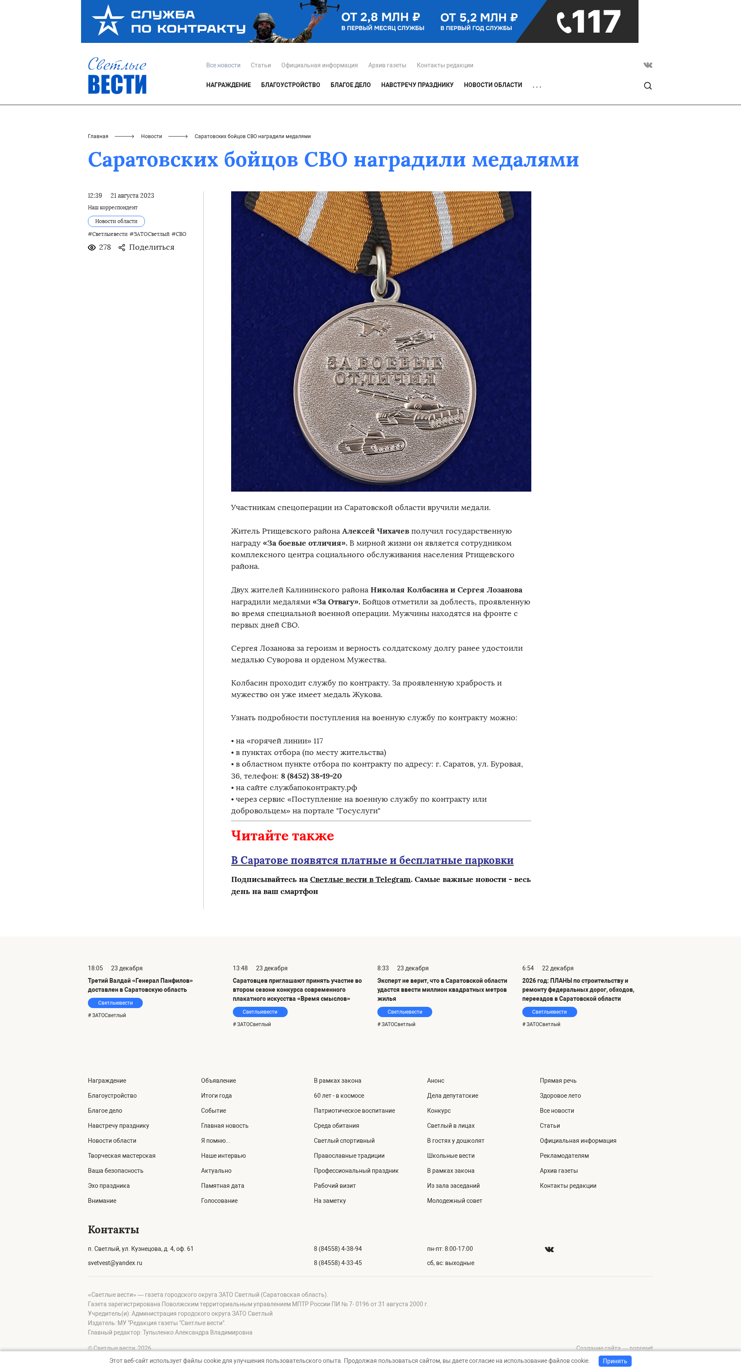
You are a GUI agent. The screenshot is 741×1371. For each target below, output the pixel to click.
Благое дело (351, 85)
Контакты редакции (445, 65)
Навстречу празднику (417, 85)
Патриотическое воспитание (354, 1110)
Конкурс (439, 1110)
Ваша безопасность (116, 1170)
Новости (151, 136)
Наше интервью (223, 1155)
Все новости (557, 1110)
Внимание (102, 1200)
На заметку (330, 1200)
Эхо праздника (109, 1185)
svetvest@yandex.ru (115, 1262)
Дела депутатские (452, 1095)
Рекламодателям (564, 1155)
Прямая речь (558, 1080)
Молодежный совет (454, 1200)
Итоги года (216, 1095)
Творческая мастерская (122, 1155)
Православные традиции (349, 1155)
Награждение (228, 85)
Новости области (493, 85)
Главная (98, 136)
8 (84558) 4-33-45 (338, 1262)
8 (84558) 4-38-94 (338, 1248)
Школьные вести (451, 1155)
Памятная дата (222, 1185)
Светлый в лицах (451, 1125)
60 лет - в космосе (339, 1095)
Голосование (219, 1200)
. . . (537, 85)
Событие (213, 1110)
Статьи (261, 65)
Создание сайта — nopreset (614, 1348)
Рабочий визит (335, 1185)
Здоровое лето (560, 1095)
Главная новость (225, 1125)
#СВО (179, 234)
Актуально (216, 1170)
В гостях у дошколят (456, 1140)
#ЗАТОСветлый (150, 234)
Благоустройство (290, 85)
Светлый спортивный (344, 1140)
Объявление (218, 1080)
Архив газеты (387, 65)
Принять (615, 1361)
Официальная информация (319, 65)
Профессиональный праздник (356, 1170)
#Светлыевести (108, 234)
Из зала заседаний (453, 1185)
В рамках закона (337, 1080)
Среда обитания (336, 1125)
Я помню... (216, 1140)
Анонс (435, 1080)
